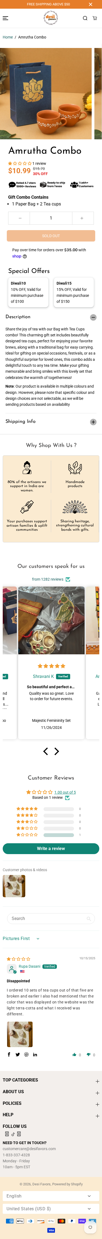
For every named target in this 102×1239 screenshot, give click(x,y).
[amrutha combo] (46, 93)
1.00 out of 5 (65, 792)
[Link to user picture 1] (20, 1034)
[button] (5, 18)
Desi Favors (41, 1184)
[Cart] (94, 18)
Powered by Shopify (67, 1184)
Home (8, 37)
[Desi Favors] (50, 18)
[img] (51, 666)
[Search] (85, 18)
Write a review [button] (51, 848)
